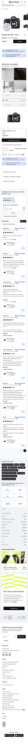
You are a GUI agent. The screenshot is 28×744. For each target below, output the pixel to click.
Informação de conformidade (20, 148)
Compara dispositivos (7, 676)
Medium (4, 718)
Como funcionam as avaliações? (10, 216)
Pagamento (5, 666)
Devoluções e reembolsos (8, 670)
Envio (3, 668)
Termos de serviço (6, 691)
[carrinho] (24, 2)
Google (15, 602)
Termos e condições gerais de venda (10, 693)
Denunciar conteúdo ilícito (8, 705)
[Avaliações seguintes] (24, 450)
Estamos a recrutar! (6, 652)
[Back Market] (14, 2)
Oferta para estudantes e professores (10, 650)
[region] (14, 562)
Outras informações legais (8, 701)
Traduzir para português (7, 335)
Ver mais (5, 299)
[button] (6, 27)
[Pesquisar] (3, 5)
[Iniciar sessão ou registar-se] (21, 2)
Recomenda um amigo (7, 685)
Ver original (14, 239)
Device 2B (12, 150)
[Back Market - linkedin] (6, 655)
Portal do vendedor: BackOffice (9, 664)
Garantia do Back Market (7, 695)
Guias (3, 674)
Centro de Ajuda (6, 672)
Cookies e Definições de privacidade (10, 699)
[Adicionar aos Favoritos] (24, 35)
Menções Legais (6, 703)
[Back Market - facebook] (10, 655)
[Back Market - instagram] (3, 655)
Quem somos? (5, 648)
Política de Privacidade (7, 697)
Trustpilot (4, 716)
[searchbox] (15, 5)
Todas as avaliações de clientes (9, 678)
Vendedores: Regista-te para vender (10, 662)
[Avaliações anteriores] (21, 450)
